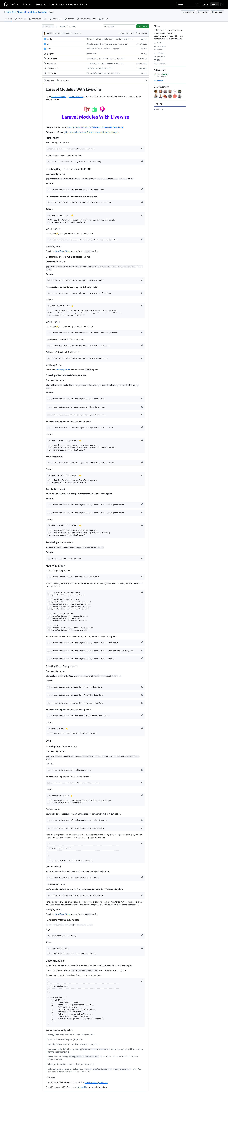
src (48, 44)
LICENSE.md (52, 58)
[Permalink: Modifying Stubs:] (44, 565)
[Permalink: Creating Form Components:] (44, 666)
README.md (52, 63)
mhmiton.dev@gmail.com (96, 1082)
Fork (204, 12)
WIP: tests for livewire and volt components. (104, 49)
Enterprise (71, 4)
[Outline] (146, 80)
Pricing (83, 4)
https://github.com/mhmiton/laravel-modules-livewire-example (95, 127)
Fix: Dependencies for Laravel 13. (68, 33)
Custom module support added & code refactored (106, 58)
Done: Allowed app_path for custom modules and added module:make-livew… (117, 39)
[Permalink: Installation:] (44, 137)
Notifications (189, 12)
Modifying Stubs (62, 251)
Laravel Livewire (58, 96)
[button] (142, 148)
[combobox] (120, 26)
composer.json (52, 68)
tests (49, 49)
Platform (14, 4)
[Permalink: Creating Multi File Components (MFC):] (44, 256)
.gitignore (50, 54)
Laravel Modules (76, 96)
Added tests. (92, 54)
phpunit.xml (51, 73)
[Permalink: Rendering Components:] (44, 542)
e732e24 (121, 33)
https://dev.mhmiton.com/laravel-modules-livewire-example (91, 132)
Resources (41, 4)
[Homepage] (6, 4)
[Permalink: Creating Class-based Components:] (44, 375)
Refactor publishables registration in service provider (107, 44)
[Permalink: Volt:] (44, 740)
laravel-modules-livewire (32, 12)
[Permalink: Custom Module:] (44, 960)
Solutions (27, 4)
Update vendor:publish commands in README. (105, 63)
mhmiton (11, 12)
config (49, 39)
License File (82, 1087)
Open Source (56, 4)
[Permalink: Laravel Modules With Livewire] (44, 89)
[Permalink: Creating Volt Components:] (44, 746)
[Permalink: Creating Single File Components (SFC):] (44, 169)
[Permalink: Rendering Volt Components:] (44, 920)
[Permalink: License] (44, 1077)
